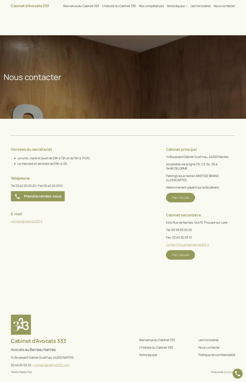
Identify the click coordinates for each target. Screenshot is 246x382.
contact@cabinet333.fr (27, 221)
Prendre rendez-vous (42, 196)
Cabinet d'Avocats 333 (30, 5)
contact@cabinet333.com (52, 365)
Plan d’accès (180, 198)
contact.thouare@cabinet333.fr (187, 245)
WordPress (229, 371)
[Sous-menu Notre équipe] (186, 6)
